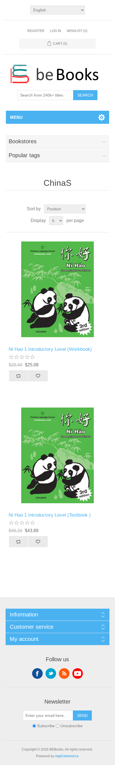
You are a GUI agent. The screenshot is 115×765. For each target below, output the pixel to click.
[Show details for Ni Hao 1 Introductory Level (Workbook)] (57, 289)
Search (85, 95)
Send (82, 715)
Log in (55, 31)
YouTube (77, 673)
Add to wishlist (38, 375)
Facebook (37, 673)
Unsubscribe (72, 726)
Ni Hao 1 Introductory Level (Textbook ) (50, 515)
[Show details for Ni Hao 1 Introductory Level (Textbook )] (57, 455)
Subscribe (46, 726)
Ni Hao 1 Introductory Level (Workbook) (50, 349)
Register (35, 31)
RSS (64, 673)
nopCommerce (67, 756)
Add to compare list (18, 375)
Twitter (50, 673)
